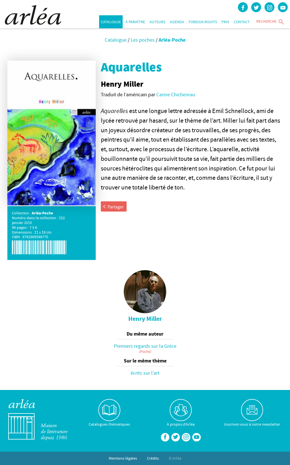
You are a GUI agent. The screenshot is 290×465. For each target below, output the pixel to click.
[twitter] (256, 7)
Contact (242, 21)
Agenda (177, 21)
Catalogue (111, 21)
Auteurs (157, 21)
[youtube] (283, 7)
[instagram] (269, 7)
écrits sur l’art (145, 373)
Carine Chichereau (175, 94)
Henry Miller (145, 319)
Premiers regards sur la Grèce (145, 346)
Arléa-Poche (172, 40)
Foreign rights (203, 21)
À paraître (135, 21)
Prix (225, 21)
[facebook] (243, 7)
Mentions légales (123, 458)
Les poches (143, 40)
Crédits (153, 458)
